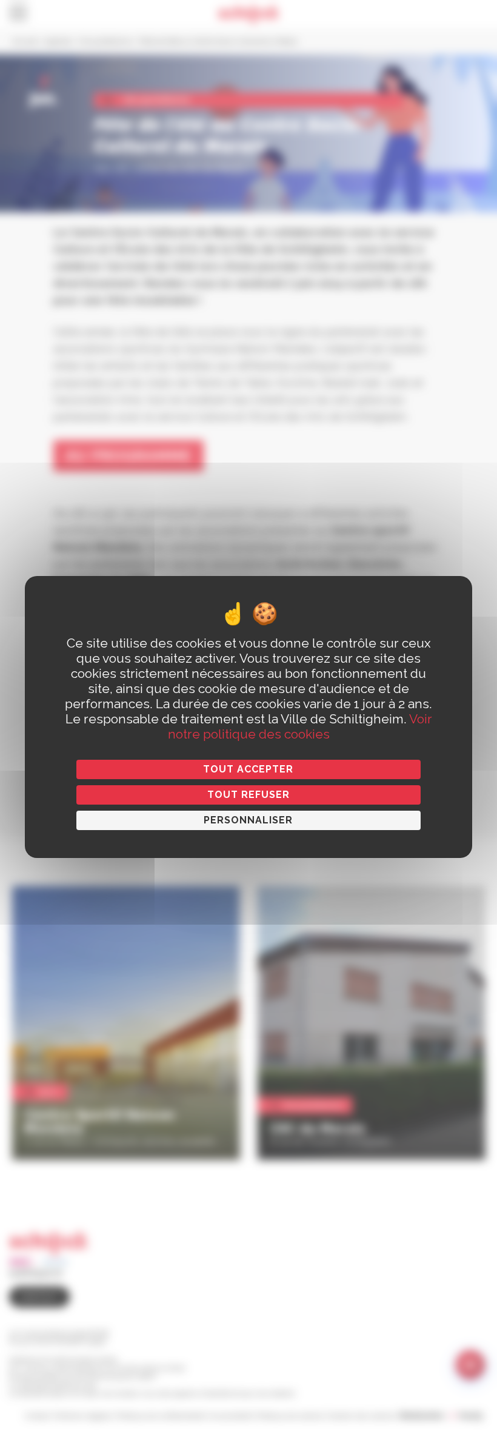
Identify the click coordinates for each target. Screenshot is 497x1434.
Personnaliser (248, 820)
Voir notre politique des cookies (300, 726)
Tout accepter (248, 769)
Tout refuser (248, 794)
